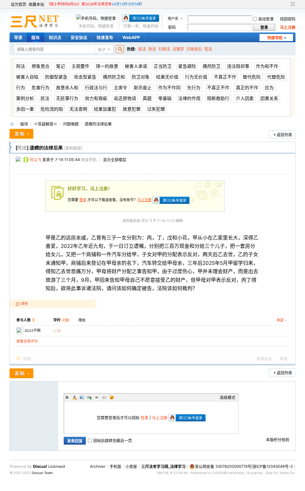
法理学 (178, 48)
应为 (269, 87)
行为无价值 (196, 77)
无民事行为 (67, 98)
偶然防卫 (211, 66)
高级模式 (227, 397)
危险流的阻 (52, 109)
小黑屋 (131, 466)
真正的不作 (247, 87)
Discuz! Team (42, 473)
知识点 (55, 37)
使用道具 (264, 358)
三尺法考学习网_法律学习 (163, 466)
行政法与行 (96, 87)
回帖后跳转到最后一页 (112, 440)
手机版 (115, 466)
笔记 (60, 66)
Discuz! (40, 466)
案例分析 (25, 98)
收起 (280, 320)
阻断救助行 (218, 98)
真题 (147, 98)
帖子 (102, 49)
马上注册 (287, 27)
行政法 (164, 48)
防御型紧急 (56, 77)
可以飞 (35, 159)
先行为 (193, 87)
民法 (142, 48)
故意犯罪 (132, 109)
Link (89, 397)
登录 (82, 200)
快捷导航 (275, 37)
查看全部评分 (27, 341)
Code (104, 397)
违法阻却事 (238, 66)
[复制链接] (73, 148)
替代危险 (252, 77)
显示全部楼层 (114, 159)
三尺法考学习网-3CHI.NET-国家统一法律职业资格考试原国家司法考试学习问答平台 (12, 124)
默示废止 (143, 87)
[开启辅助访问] (287, 4)
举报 (283, 358)
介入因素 (245, 98)
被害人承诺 (136, 66)
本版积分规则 (277, 439)
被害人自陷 (27, 77)
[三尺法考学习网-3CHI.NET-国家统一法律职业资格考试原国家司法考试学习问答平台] (36, 26)
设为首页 (18, 4)
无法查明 (78, 109)
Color (74, 397)
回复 (27, 358)
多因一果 (25, 109)
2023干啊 (32, 330)
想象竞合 (40, 66)
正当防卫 (163, 66)
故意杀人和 (67, 87)
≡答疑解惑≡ (45, 123)
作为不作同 (169, 87)
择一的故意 (107, 66)
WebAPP (131, 37)
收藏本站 (36, 4)
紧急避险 (187, 66)
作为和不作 (267, 66)
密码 (172, 27)
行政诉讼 (194, 48)
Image (82, 397)
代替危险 (276, 77)
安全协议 (79, 37)
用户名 (173, 18)
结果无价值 (167, 77)
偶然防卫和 (114, 77)
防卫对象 (141, 77)
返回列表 (284, 134)
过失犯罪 (156, 109)
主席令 (120, 87)
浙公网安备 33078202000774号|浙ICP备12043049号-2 (244, 466)
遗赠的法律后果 (98, 123)
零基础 (165, 98)
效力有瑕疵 (96, 98)
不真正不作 (225, 77)
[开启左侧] (11, 147)
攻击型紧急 (85, 77)
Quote (97, 397)
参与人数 (25, 320)
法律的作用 (189, 98)
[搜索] (119, 49)
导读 (18, 37)
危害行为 (40, 87)
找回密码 (287, 18)
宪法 (208, 48)
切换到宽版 (292, 4)
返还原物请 (125, 98)
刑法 (152, 48)
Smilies (112, 397)
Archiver (97, 466)
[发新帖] (21, 134)
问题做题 (71, 123)
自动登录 (266, 18)
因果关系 (269, 98)
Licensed (56, 466)
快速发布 (105, 37)
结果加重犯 (105, 109)
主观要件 (80, 66)
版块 (35, 37)
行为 (20, 87)
